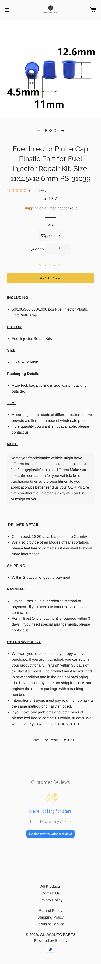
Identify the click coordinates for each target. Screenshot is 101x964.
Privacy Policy (50, 900)
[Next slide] (63, 130)
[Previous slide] (38, 130)
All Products (50, 886)
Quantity (37, 249)
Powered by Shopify (50, 940)
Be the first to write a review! (50, 834)
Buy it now (50, 277)
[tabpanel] (50, 69)
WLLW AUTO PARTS (58, 935)
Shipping (31, 208)
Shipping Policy (50, 917)
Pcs (50, 225)
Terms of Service (50, 924)
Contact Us (50, 893)
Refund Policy (50, 910)
